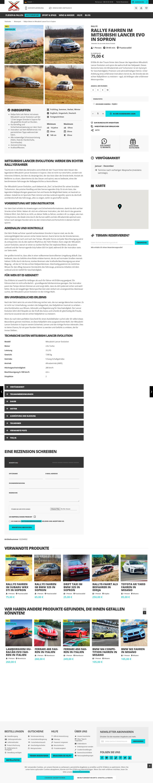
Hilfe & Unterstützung (60, 736)
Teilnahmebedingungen (21, 394)
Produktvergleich (60, 748)
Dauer (13, 401)
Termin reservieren (39, 755)
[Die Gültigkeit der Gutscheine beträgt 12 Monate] (104, 143)
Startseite (8, 21)
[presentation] (144, 612)
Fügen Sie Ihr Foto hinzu (20, 509)
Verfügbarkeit (17, 387)
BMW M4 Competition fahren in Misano (105, 632)
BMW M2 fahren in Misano (134, 632)
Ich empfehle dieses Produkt (20, 517)
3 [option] (93, 90)
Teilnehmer (15, 423)
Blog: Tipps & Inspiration (80, 740)
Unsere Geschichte (83, 736)
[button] (29, 2)
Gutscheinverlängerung (38, 739)
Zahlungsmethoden (14, 739)
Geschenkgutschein (134, 147)
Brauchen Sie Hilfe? (62, 755)
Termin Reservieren (122, 2)
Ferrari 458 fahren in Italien (76, 632)
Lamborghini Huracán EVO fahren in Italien (18, 632)
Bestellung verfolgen (14, 752)
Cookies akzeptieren (55, 778)
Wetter (13, 408)
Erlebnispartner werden (85, 747)
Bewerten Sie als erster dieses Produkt (103, 43)
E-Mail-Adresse (51, 474)
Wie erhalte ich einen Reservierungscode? (107, 247)
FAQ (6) (13, 438)
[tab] (44, 387)
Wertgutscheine (35, 748)
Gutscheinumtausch (38, 742)
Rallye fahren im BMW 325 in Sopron (47, 568)
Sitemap (57, 739)
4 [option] (97, 90)
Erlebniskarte (81, 744)
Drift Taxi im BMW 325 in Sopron (76, 568)
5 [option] (102, 90)
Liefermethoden (12, 742)
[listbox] (120, 90)
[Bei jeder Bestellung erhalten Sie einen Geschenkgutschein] (133, 144)
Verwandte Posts (18, 430)
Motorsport (17, 21)
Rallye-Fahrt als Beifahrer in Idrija (105, 568)
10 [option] (107, 90)
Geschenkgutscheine (37, 745)
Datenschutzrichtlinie (84, 752)
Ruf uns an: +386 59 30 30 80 (104, 2)
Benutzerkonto (58, 745)
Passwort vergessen (60, 742)
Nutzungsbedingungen (31, 521)
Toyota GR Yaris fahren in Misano (134, 568)
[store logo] (14, 6)
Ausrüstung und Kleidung (23, 416)
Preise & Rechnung (13, 745)
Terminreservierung (37, 736)
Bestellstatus (13, 760)
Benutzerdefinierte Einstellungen (95, 778)
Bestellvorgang (12, 736)
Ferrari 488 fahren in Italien (47, 632)
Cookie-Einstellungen (84, 750)
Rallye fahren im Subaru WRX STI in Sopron (18, 568)
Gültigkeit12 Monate (105, 146)
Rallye (94, 26)
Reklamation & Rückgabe (11, 749)
